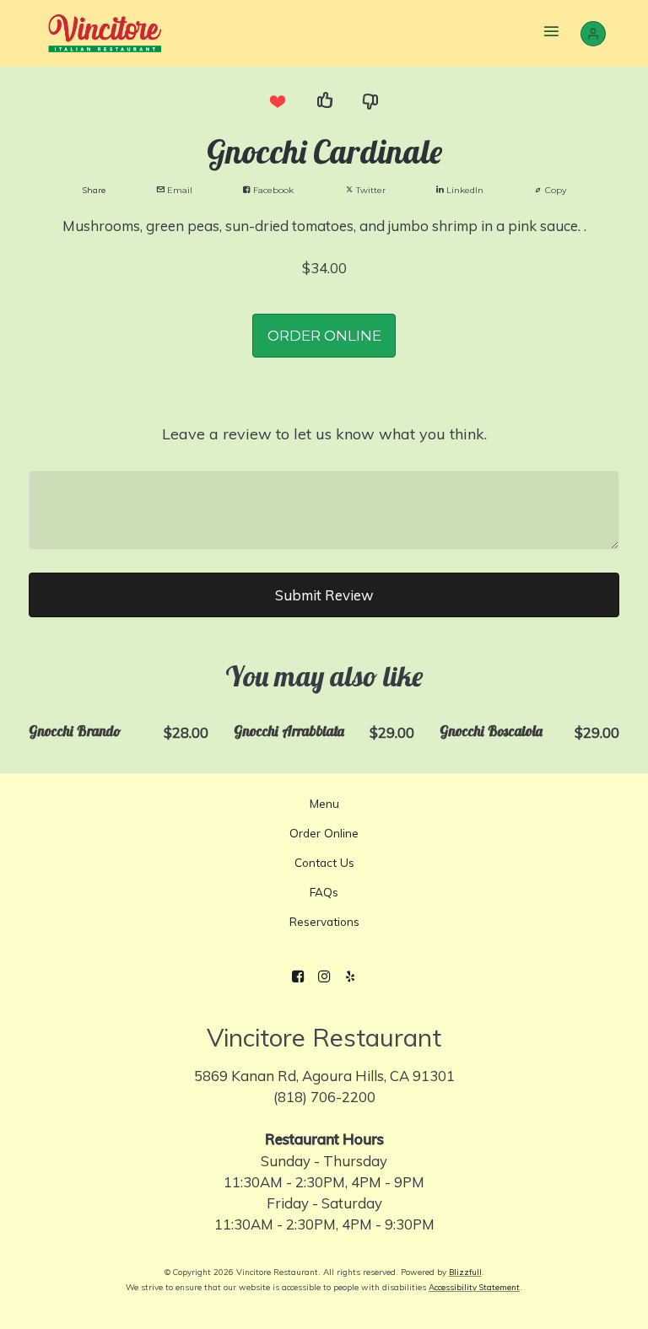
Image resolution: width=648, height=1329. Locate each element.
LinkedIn (463, 190)
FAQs (324, 892)
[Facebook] (298, 977)
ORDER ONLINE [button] (324, 335)
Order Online (324, 833)
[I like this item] (324, 101)
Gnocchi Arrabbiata (289, 731)
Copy (554, 190)
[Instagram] (324, 977)
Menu (324, 803)
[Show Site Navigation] (551, 33)
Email (178, 190)
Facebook (272, 190)
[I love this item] (276, 101)
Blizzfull (465, 1272)
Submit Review (324, 595)
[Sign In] (593, 33)
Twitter (370, 190)
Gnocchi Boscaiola (491, 731)
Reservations (324, 921)
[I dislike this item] (371, 101)
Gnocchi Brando (75, 731)
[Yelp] (350, 977)
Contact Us (324, 862)
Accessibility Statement (474, 1287)
